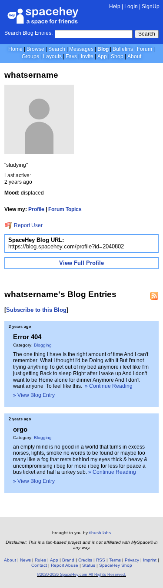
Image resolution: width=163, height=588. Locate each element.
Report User (28, 225)
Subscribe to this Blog (36, 310)
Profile (36, 209)
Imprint (149, 560)
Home (15, 49)
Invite (87, 56)
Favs (71, 56)
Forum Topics (65, 209)
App (102, 56)
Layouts (52, 56)
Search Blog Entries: (28, 33)
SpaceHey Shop (115, 565)
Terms (115, 560)
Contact (39, 565)
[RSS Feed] (154, 296)
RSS (100, 560)
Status (88, 565)
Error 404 (27, 336)
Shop (117, 56)
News (25, 560)
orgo (20, 429)
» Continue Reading (109, 386)
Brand (68, 560)
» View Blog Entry (34, 395)
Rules (40, 560)
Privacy (132, 560)
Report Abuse (64, 565)
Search (146, 34)
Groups (30, 56)
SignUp (151, 6)
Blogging (43, 345)
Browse (35, 49)
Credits (85, 560)
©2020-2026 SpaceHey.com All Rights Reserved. (81, 574)
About (134, 56)
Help (114, 6)
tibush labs (100, 532)
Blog (103, 49)
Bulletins (123, 49)
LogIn (131, 6)
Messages (81, 49)
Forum (144, 49)
